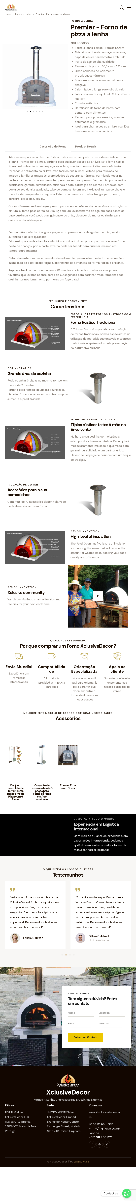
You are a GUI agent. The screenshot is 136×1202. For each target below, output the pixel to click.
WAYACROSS (81, 1161)
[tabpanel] (68, 219)
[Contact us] (126, 1193)
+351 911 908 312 (100, 1137)
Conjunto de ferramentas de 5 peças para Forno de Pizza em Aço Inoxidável (41, 792)
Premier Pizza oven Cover (68, 787)
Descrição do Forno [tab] (53, 146)
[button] (27, 111)
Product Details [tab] (86, 146)
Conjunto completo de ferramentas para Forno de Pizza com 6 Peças (15, 792)
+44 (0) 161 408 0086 (104, 1129)
